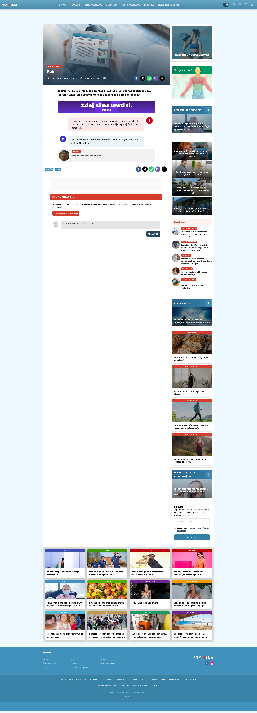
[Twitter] (142, 78)
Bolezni (76, 4)
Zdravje (63, 4)
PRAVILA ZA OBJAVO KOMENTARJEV (66, 213)
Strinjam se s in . (193, 529)
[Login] (252, 4)
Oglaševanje (67, 680)
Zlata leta (111, 4)
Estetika (149, 4)
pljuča (49, 169)
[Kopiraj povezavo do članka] (162, 78)
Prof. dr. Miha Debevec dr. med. (63, 78)
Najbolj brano (180, 222)
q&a (58, 169)
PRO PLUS (94, 680)
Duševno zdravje (130, 4)
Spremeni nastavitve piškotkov (142, 680)
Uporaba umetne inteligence (146, 686)
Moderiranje (107, 680)
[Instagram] (240, 4)
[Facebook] (246, 4)
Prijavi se (153, 233)
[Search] (234, 4)
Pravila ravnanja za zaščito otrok (113, 686)
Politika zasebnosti (169, 680)
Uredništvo (81, 680)
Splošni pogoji (189, 680)
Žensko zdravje (93, 4)
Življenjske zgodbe (168, 4)
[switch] (226, 5)
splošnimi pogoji (194, 528)
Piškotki (120, 680)
